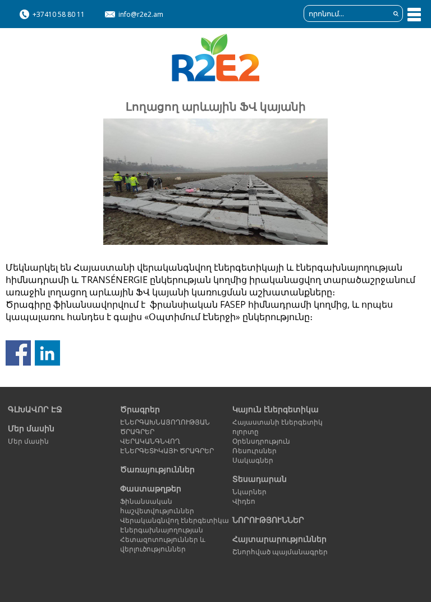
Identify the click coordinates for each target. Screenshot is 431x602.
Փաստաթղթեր (150, 488)
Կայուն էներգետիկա (275, 409)
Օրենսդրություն (261, 441)
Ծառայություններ (157, 469)
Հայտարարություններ (279, 538)
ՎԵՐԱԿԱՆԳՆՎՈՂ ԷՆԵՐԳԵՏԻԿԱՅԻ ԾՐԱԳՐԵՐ (167, 445)
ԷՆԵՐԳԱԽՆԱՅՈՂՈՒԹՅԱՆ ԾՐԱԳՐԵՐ (165, 426)
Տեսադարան (259, 478)
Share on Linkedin (47, 353)
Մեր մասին (31, 428)
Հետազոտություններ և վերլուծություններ (162, 544)
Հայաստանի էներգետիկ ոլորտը (277, 426)
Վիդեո (243, 501)
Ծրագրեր (140, 409)
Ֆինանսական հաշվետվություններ (157, 506)
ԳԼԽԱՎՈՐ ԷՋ (35, 409)
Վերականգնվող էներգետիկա (174, 520)
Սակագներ (252, 460)
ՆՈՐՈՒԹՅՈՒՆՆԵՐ (268, 519)
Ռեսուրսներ (254, 450)
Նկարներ (249, 491)
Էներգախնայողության (161, 530)
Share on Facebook (18, 353)
